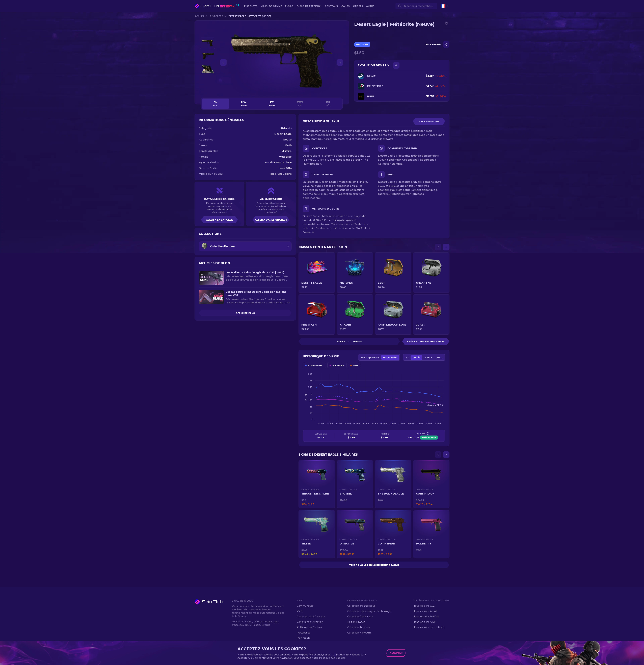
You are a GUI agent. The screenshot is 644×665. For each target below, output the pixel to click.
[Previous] (438, 247)
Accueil (200, 16)
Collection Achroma (358, 627)
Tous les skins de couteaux (429, 627)
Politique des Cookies (309, 627)
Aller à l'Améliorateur (271, 219)
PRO (300, 611)
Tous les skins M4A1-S (426, 616)
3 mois (428, 357)
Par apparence (370, 357)
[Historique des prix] (396, 65)
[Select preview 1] (207, 43)
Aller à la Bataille (219, 219)
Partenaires (303, 632)
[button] (317, 484)
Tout (439, 357)
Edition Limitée (356, 621)
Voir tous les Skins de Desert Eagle (374, 565)
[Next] (446, 247)
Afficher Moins (429, 121)
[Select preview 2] (207, 56)
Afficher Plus (245, 313)
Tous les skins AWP (425, 621)
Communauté (305, 605)
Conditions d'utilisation (310, 621)
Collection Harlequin (359, 632)
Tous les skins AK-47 (425, 611)
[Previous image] (223, 62)
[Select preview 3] (207, 69)
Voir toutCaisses (349, 341)
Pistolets (216, 16)
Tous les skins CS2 (424, 605)
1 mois (416, 357)
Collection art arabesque (361, 605)
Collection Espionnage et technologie (369, 611)
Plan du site (304, 638)
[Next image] (340, 62)
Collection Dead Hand (360, 616)
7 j (407, 357)
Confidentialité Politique (311, 616)
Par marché (390, 357)
